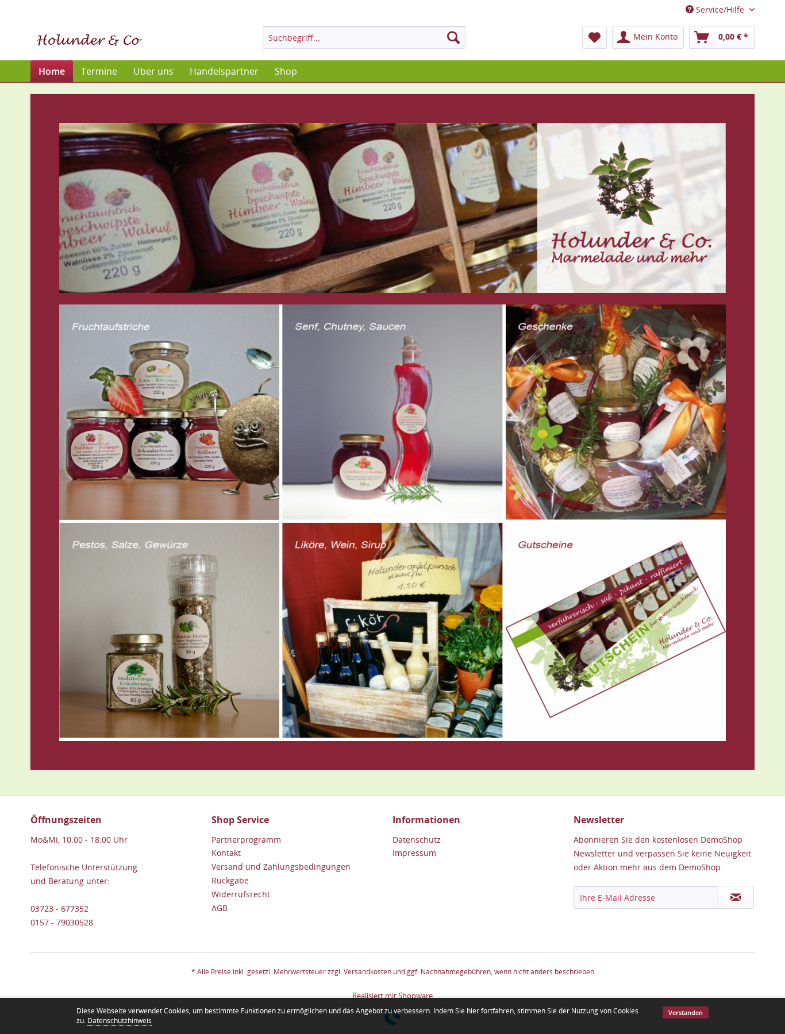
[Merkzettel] (594, 37)
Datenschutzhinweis (119, 1020)
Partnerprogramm (246, 839)
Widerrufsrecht (240, 894)
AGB (219, 907)
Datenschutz (416, 839)
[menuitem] (364, 37)
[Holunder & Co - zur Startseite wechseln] (89, 40)
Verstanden (685, 1012)
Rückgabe (230, 880)
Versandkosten (367, 972)
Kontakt (226, 852)
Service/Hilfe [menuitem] (720, 9)
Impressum (414, 852)
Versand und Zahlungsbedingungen (281, 866)
